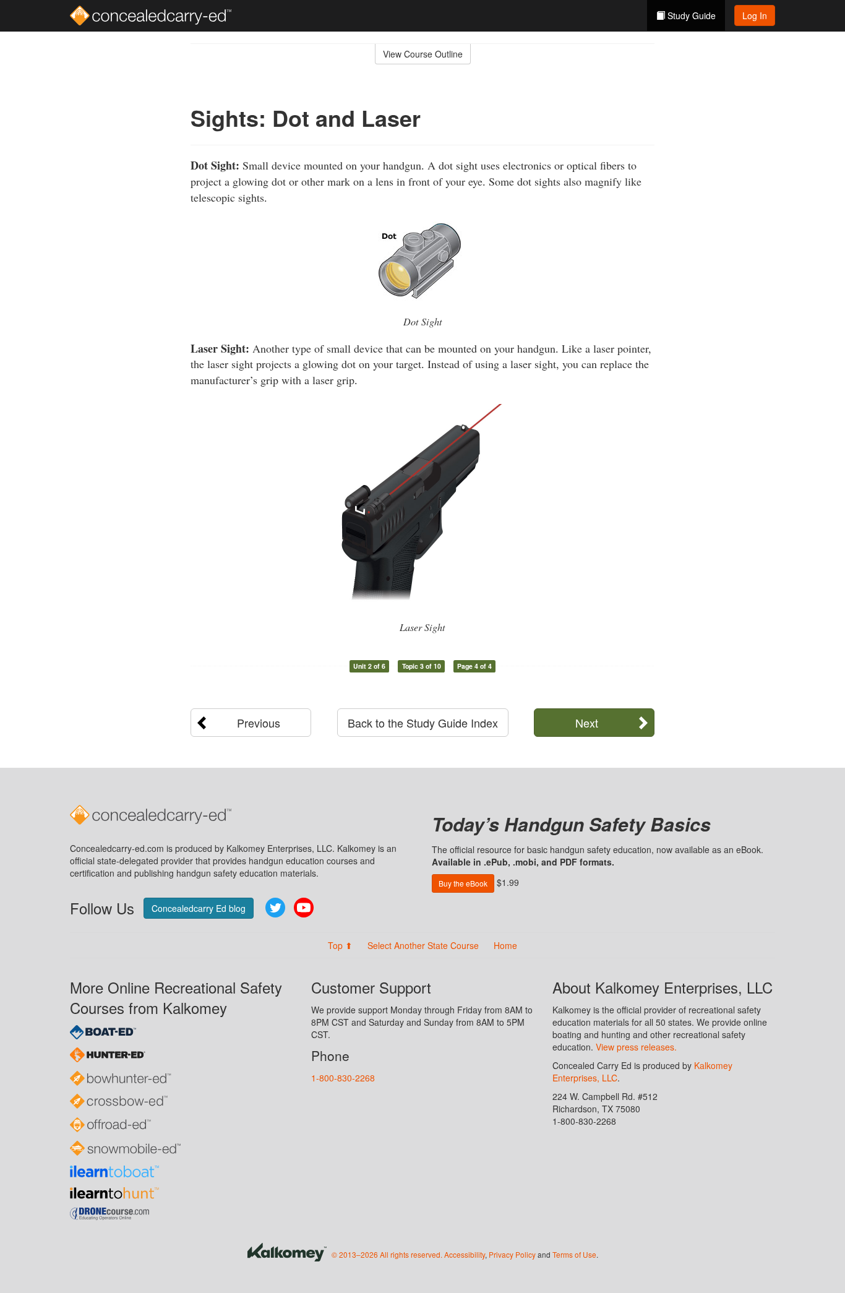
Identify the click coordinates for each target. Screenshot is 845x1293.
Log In (754, 15)
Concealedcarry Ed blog (199, 908)
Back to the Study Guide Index (423, 723)
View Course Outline (423, 54)
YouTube (304, 907)
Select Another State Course (423, 945)
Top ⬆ (340, 945)
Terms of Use (574, 1254)
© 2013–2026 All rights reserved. (387, 1254)
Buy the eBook (463, 883)
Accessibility (464, 1254)
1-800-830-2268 (343, 1078)
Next (586, 723)
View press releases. (636, 1047)
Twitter (275, 907)
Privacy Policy (512, 1254)
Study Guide (690, 15)
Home (505, 945)
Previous (258, 723)
